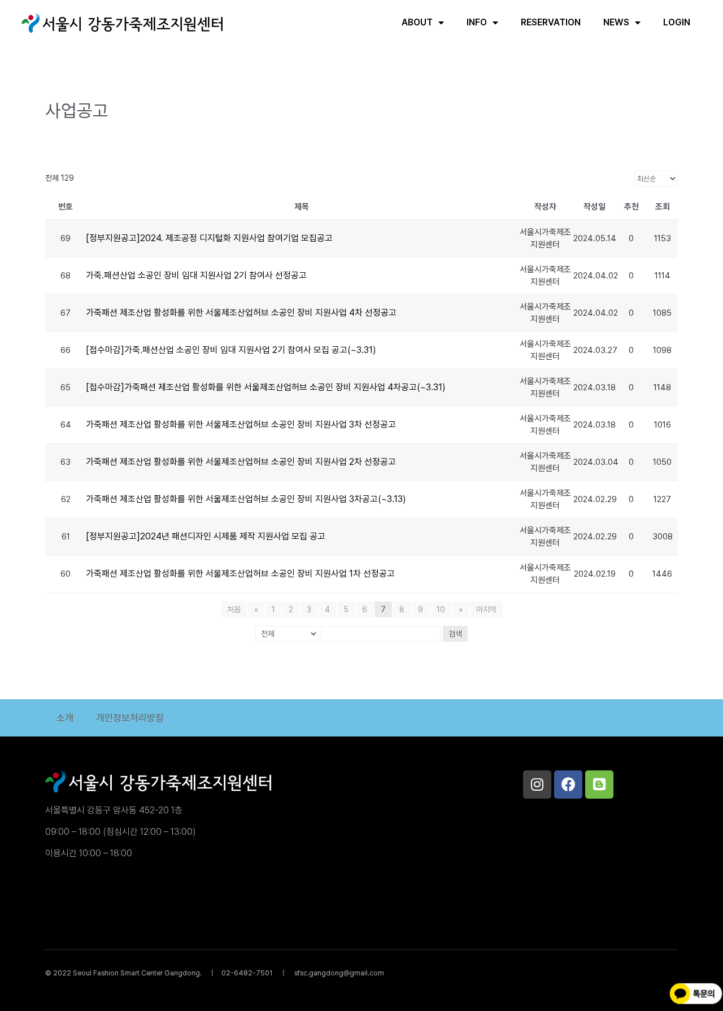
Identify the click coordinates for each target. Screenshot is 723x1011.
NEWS (616, 22)
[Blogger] (599, 784)
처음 (234, 609)
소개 (64, 718)
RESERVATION (551, 22)
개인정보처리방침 (130, 718)
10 (441, 609)
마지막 (486, 609)
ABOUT (417, 22)
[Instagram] (537, 784)
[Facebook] (568, 784)
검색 (455, 633)
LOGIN (676, 22)
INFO (477, 22)
